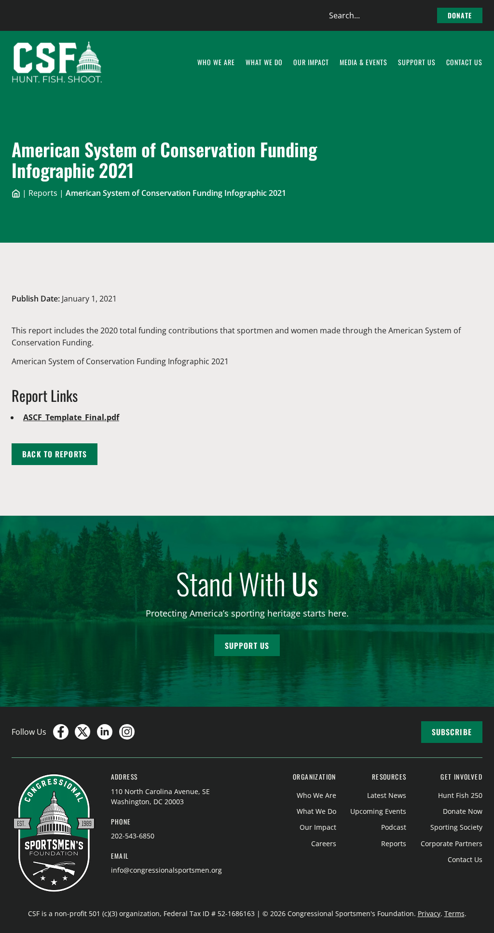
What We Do (316, 811)
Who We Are (316, 795)
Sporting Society (456, 827)
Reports (42, 193)
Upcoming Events (378, 811)
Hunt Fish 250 (460, 795)
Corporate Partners (451, 843)
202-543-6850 (132, 835)
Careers (323, 843)
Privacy (429, 913)
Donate (460, 15)
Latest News (386, 795)
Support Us (247, 645)
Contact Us (465, 859)
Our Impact (318, 827)
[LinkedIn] (104, 732)
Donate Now (462, 811)
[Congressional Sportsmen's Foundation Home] (57, 62)
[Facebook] (61, 732)
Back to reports (54, 454)
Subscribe (452, 732)
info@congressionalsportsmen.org (166, 870)
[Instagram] (127, 732)
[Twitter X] (82, 732)
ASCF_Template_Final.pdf (71, 417)
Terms (454, 913)
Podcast (393, 827)
